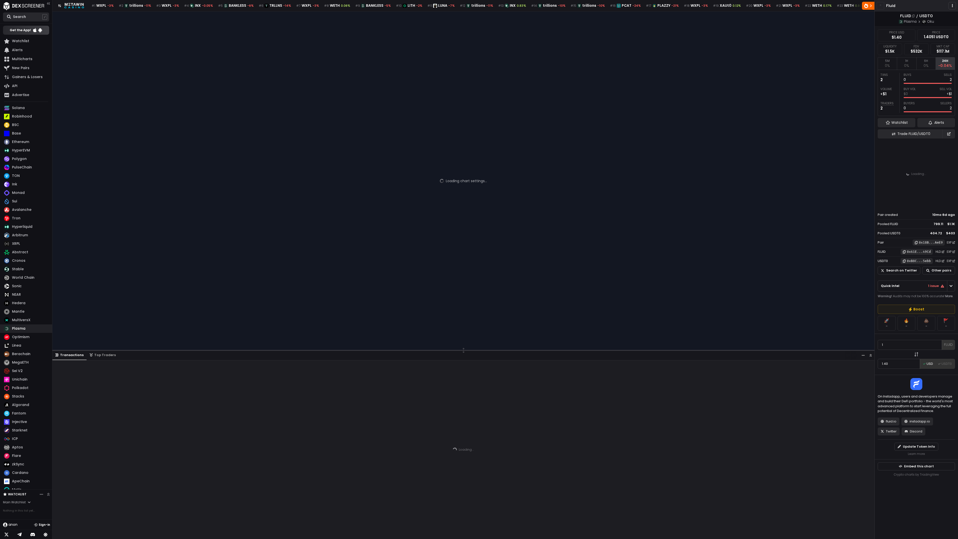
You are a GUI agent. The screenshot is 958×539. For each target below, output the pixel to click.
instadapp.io (920, 421)
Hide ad (948, 205)
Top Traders (105, 355)
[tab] (887, 63)
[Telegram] (19, 534)
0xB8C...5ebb (919, 261)
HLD (938, 252)
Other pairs (941, 270)
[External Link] (949, 133)
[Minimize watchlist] (41, 494)
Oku (930, 21)
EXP (949, 242)
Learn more (916, 454)
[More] (952, 5)
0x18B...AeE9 (931, 242)
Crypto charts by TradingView (916, 474)
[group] (916, 309)
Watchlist (17, 494)
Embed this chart (919, 466)
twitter (891, 431)
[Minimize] (863, 355)
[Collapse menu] (48, 3)
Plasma (910, 21)
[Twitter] (6, 534)
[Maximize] (870, 355)
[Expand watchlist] (48, 494)
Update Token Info (919, 446)
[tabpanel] (916, 93)
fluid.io (891, 421)
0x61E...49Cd (919, 252)
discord (916, 431)
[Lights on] (45, 534)
